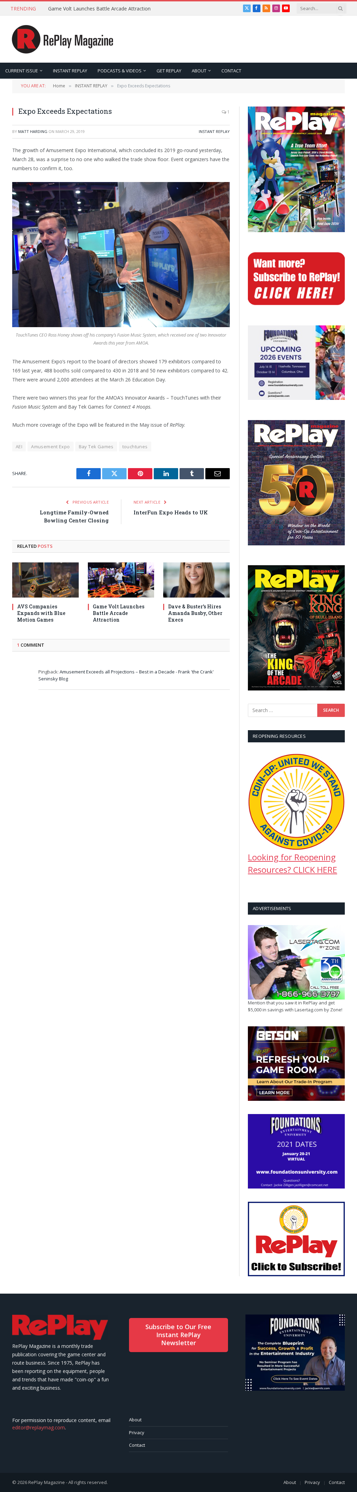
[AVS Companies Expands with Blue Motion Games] (45, 580)
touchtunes (135, 446)
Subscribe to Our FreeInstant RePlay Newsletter (178, 1335)
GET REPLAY (169, 71)
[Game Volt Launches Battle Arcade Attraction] (121, 580)
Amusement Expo (50, 446)
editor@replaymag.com (38, 1427)
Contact (137, 1445)
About (135, 1419)
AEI (19, 446)
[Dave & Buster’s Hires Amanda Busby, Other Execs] (196, 580)
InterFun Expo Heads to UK (171, 512)
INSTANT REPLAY (70, 71)
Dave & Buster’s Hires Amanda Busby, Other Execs (195, 613)
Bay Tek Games (96, 446)
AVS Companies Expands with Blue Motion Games (41, 613)
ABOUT (199, 71)
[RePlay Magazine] (62, 39)
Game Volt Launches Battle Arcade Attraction (99, 9)
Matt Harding (32, 131)
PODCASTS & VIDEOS (120, 71)
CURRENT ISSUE (21, 71)
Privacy (136, 1432)
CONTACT (231, 71)
